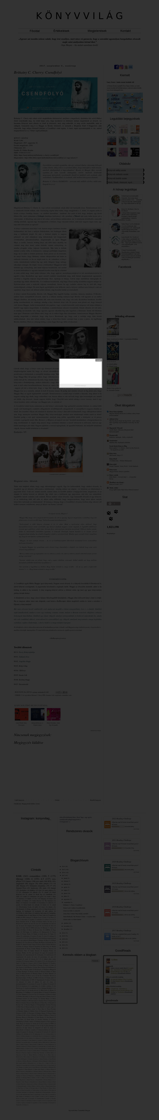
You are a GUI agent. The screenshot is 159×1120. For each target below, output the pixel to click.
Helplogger (83, 385)
